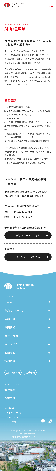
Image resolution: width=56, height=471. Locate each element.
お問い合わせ (13, 372)
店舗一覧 (9, 319)
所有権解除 (9, 408)
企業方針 (9, 398)
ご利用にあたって (12, 417)
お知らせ (9, 352)
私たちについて (13, 310)
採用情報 (9, 361)
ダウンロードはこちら (28, 235)
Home (8, 302)
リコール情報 (10, 421)
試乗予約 (30, 372)
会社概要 (9, 390)
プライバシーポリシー (14, 412)
